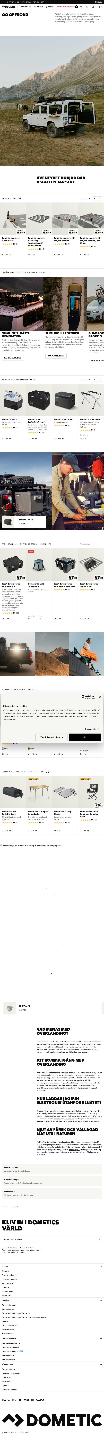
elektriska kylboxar (44, 1147)
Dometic (86, 1085)
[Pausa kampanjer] (3, 2)
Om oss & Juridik (9, 1338)
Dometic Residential (18, 1325)
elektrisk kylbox (72, 1085)
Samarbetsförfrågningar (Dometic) (16, 1313)
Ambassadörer (8, 1309)
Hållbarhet (6, 1377)
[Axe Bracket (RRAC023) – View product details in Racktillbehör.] (13, 230)
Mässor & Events (8, 1329)
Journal (50, 7)
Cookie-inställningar (10, 1351)
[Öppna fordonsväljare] (87, 7)
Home (4, 1206)
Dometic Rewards (9, 1305)
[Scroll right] (76, 6)
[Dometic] (8, 7)
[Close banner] (100, 697)
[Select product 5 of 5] (46, 888)
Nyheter (13, 1385)
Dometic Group (16, 1369)
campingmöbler (47, 1152)
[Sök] (81, 7)
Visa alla (85, 198)
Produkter (26, 7)
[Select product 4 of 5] (33, 946)
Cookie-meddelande (10, 1347)
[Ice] (3, 748)
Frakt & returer (8, 1291)
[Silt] (33, 748)
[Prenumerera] (99, 1239)
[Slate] (5, 748)
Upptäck (5, 1300)
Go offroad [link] (14, 1206)
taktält (88, 1044)
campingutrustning (55, 1049)
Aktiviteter (38, 7)
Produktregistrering (10, 1275)
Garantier (6, 1287)
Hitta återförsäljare (9, 1279)
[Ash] (7, 748)
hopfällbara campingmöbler (48, 1088)
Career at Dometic (17, 1389)
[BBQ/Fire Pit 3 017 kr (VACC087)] (52, 1008)
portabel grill (74, 1150)
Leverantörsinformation (11, 1373)
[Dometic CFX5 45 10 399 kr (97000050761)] (24, 522)
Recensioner (7, 1333)
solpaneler (41, 1090)
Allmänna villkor (8, 1355)
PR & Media (14, 1381)
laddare (57, 1119)
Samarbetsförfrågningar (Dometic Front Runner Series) (24, 1317)
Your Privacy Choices (50, 737)
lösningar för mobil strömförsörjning (78, 1088)
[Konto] (93, 7)
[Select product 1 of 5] (52, 974)
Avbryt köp (6, 1295)
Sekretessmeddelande (11, 1343)
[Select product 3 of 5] (55, 895)
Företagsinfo (8, 1364)
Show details (90, 729)
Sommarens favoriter (66, 7)
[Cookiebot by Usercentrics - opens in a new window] (83, 697)
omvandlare (69, 1119)
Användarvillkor (8, 1359)
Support (5, 1266)
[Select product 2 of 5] (63, 945)
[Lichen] (29, 748)
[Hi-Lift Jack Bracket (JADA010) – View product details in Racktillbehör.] (65, 230)
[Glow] (31, 748)
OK (84, 737)
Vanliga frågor (7, 1283)
